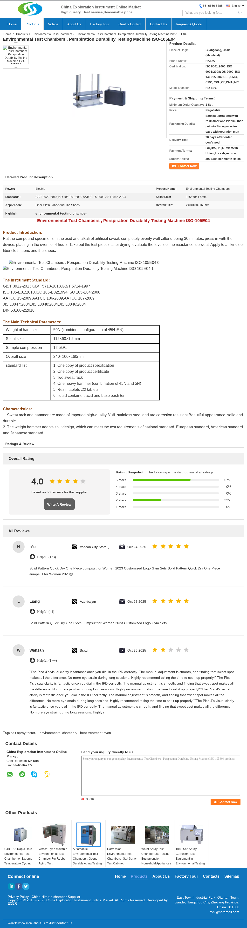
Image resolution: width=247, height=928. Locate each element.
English (236, 5)
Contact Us (158, 24)
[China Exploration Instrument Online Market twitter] (25, 886)
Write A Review (59, 504)
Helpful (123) (46, 557)
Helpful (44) (45, 612)
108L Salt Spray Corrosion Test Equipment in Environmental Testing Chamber (190, 858)
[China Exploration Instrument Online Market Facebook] (18, 886)
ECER (12, 903)
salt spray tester (23, 733)
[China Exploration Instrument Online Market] (29, 9)
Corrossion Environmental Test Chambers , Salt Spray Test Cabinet (122, 856)
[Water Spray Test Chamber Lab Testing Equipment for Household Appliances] (157, 835)
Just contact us (60, 923)
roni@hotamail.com (224, 912)
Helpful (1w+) (47, 660)
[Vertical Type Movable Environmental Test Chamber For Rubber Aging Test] (54, 835)
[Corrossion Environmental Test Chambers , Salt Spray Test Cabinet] (123, 835)
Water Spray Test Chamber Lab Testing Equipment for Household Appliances (156, 856)
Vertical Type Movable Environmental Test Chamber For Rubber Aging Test (53, 856)
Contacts (211, 876)
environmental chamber (58, 733)
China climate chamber (49, 897)
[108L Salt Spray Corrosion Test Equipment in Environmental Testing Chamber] (191, 835)
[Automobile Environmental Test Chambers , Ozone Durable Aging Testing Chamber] (88, 835)
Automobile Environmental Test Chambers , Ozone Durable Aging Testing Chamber (87, 858)
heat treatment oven (95, 733)
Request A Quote (189, 24)
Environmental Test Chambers (52, 34)
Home (12, 24)
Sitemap (231, 876)
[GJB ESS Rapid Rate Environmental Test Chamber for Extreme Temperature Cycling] (20, 835)
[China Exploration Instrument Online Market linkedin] (11, 886)
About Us (74, 24)
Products (32, 24)
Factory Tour (100, 24)
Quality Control (129, 24)
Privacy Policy (18, 897)
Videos (53, 24)
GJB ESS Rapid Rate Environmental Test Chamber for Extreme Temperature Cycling (18, 856)
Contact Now (177, 165)
